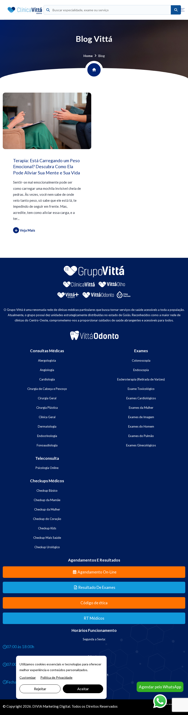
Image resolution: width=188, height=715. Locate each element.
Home (88, 56)
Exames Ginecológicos (141, 445)
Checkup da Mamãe (47, 500)
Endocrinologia (47, 436)
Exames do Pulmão (141, 436)
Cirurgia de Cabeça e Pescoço (47, 389)
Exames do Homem (141, 426)
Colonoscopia (141, 360)
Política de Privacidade (56, 677)
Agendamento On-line (96, 572)
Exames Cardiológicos (141, 398)
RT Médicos (94, 618)
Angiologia (47, 370)
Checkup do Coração (47, 519)
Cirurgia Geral (47, 398)
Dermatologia (47, 426)
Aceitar (83, 689)
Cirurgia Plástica (47, 407)
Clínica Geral (47, 417)
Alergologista (47, 360)
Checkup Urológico (47, 547)
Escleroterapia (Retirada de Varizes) (141, 379)
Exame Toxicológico (141, 389)
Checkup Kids (47, 528)
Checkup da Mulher (47, 509)
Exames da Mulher (141, 407)
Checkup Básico (47, 490)
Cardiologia (47, 379)
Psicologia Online (47, 468)
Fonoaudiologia (47, 445)
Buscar (176, 10)
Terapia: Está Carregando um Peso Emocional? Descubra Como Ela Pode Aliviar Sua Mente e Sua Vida (46, 166)
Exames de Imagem (141, 417)
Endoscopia (141, 370)
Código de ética (94, 602)
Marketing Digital (56, 706)
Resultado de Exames (96, 587)
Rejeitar (40, 689)
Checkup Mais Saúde (47, 537)
